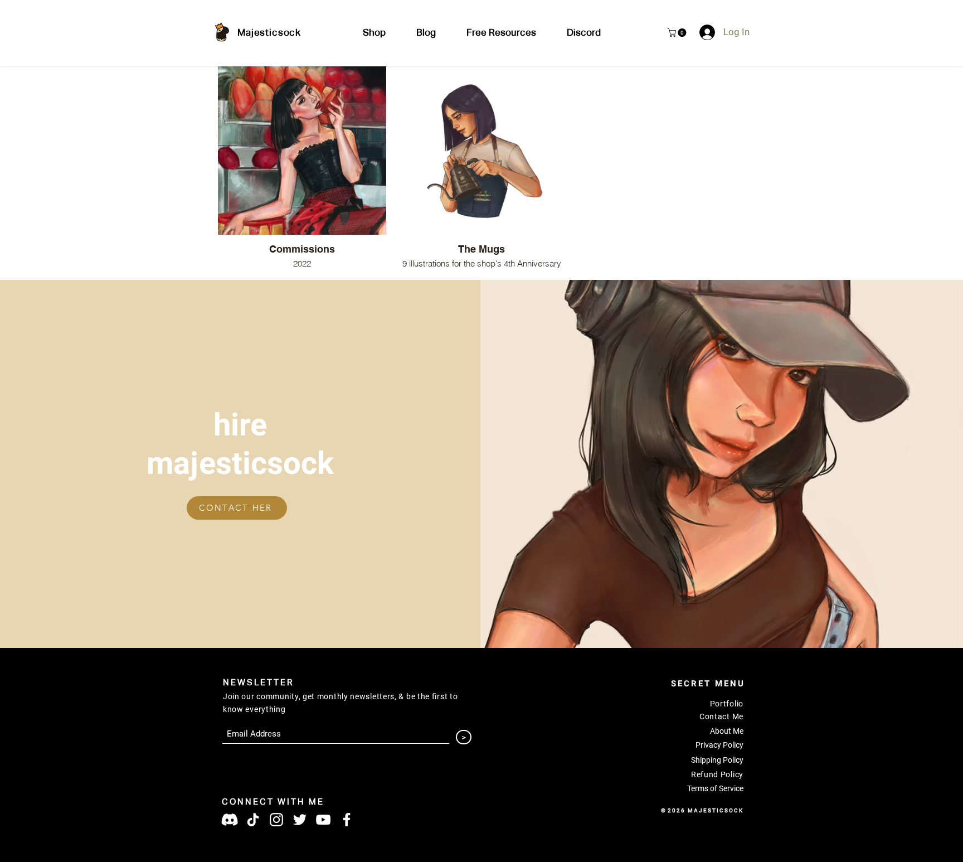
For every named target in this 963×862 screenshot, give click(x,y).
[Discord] (230, 820)
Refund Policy (717, 774)
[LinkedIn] (276, 820)
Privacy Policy (719, 744)
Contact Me (721, 716)
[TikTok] (253, 820)
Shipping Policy (717, 760)
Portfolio (726, 703)
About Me (726, 731)
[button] (501, 33)
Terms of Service (715, 788)
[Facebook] (347, 820)
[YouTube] (323, 820)
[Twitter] (300, 820)
